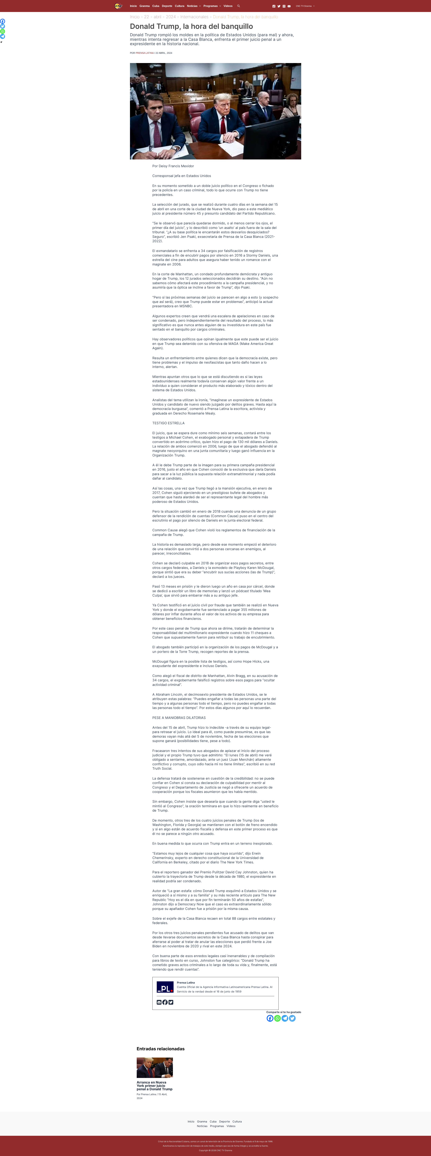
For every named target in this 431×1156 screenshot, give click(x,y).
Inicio (133, 6)
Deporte (167, 6)
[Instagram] (284, 6)
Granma (145, 6)
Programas (211, 6)
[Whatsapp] (277, 1018)
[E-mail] (159, 1003)
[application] (199, 6)
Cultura (179, 6)
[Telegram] (284, 1018)
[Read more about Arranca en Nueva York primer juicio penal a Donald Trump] (155, 1067)
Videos (228, 6)
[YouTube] (289, 6)
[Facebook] (273, 6)
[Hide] (1, 42)
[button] (238, 6)
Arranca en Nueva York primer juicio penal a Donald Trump (155, 1085)
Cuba (155, 6)
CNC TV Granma (304, 6)
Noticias (192, 6)
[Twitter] (278, 6)
